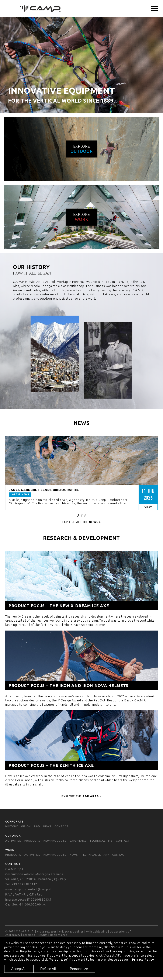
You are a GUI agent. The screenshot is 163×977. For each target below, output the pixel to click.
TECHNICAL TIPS (101, 840)
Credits (43, 934)
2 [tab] (81, 515)
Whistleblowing (96, 931)
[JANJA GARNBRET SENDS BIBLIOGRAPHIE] (81, 460)
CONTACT (62, 826)
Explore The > (81, 796)
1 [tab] (78, 515)
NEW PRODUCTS (55, 840)
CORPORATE (14, 821)
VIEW (148, 507)
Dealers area (58, 934)
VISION (26, 826)
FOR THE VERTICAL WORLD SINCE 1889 (60, 101)
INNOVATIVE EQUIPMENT (61, 90)
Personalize (79, 969)
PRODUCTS (32, 840)
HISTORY (11, 826)
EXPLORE (81, 149)
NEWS (47, 826)
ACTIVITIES (13, 840)
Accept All (18, 969)
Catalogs (29, 934)
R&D (37, 826)
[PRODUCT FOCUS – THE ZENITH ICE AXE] (81, 747)
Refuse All (48, 969)
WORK (9, 849)
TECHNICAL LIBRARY (95, 854)
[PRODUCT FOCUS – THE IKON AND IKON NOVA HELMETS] (81, 668)
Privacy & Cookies (71, 931)
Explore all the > (81, 522)
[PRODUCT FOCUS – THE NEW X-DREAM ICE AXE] (81, 588)
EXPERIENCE (78, 840)
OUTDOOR (13, 835)
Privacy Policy (143, 959)
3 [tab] (85, 515)
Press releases (47, 931)
